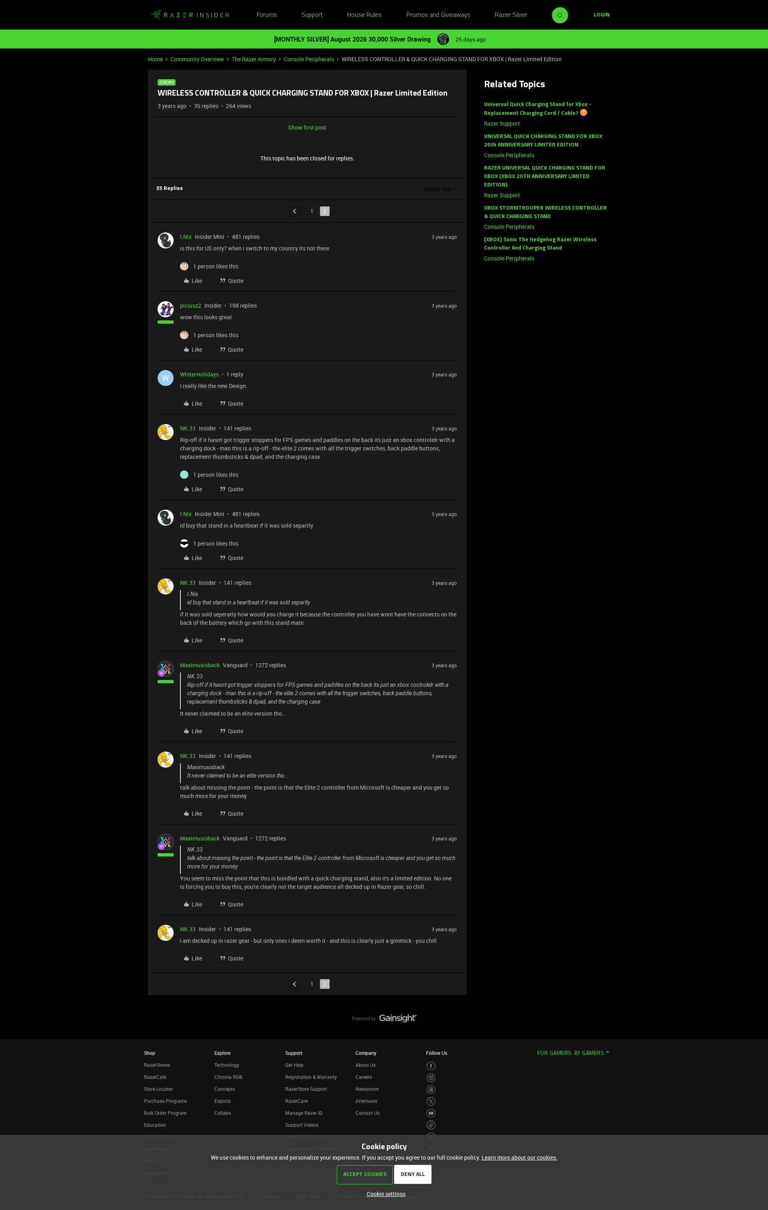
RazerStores (157, 1065)
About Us (366, 1065)
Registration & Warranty (311, 1077)
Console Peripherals (309, 59)
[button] (601, 15)
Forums (267, 15)
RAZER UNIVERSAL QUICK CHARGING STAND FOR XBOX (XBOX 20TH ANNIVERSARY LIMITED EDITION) (544, 177)
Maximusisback (200, 665)
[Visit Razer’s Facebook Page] (431, 1066)
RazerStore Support (306, 1089)
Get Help (294, 1065)
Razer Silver (511, 15)
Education (155, 1125)
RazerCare (296, 1101)
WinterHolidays (199, 374)
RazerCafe (155, 1077)
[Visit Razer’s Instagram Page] (431, 1078)
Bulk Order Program (165, 1113)
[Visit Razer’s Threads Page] (431, 1090)
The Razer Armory (254, 59)
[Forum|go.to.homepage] (190, 15)
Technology (226, 1065)
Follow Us (436, 1053)
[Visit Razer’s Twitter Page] (431, 1101)
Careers (364, 1077)
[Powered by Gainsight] (384, 1020)
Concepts (224, 1089)
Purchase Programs (165, 1101)
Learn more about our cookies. (520, 1157)
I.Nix (186, 236)
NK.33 (188, 428)
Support (312, 15)
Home (155, 59)
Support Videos (301, 1125)
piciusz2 (190, 305)
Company (366, 1053)
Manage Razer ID (303, 1113)
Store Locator (158, 1089)
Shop (149, 1053)
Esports (222, 1101)
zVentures (366, 1101)
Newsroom (367, 1089)
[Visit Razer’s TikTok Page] (431, 1125)
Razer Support (502, 123)
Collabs (222, 1113)
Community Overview (197, 59)
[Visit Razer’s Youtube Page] (431, 1113)
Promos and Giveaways (438, 15)
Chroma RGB (228, 1077)
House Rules (364, 15)
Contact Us (368, 1113)
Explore (222, 1053)
